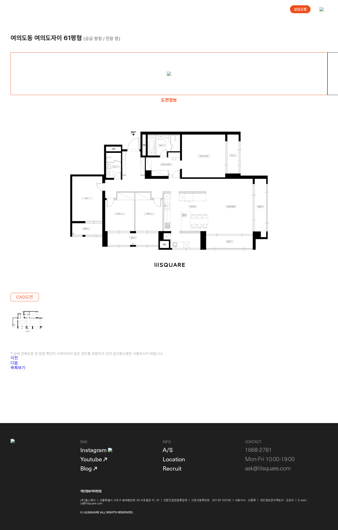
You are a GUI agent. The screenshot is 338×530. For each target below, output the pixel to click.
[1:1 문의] (317, 509)
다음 (14, 362)
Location (174, 458)
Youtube (91, 458)
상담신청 (300, 9)
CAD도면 (24, 297)
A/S (168, 449)
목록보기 (18, 367)
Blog (86, 468)
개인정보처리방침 (90, 491)
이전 (14, 357)
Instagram (94, 449)
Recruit (172, 468)
